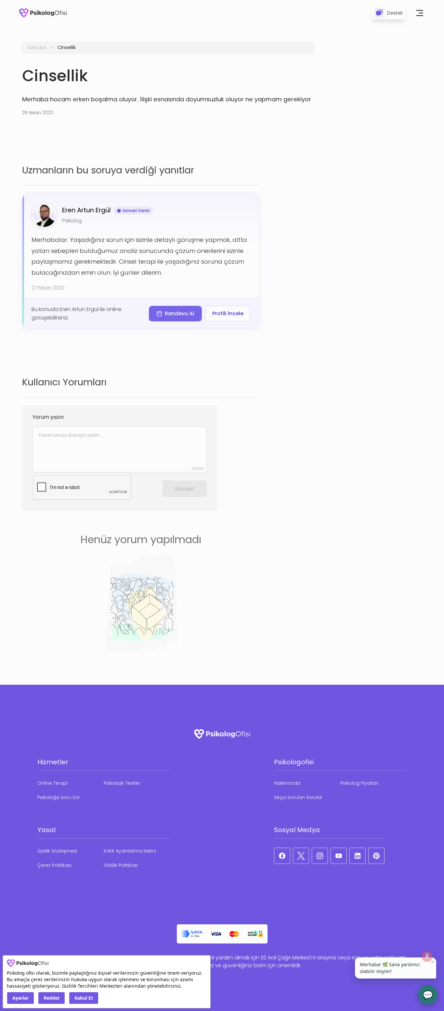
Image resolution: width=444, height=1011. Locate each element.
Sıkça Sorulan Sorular (298, 797)
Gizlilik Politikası (121, 865)
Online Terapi (52, 783)
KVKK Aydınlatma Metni (130, 851)
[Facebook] (282, 856)
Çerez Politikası (54, 865)
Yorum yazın (48, 417)
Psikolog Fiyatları (359, 783)
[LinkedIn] (357, 856)
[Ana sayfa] (43, 13)
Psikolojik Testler (122, 783)
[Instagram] (320, 856)
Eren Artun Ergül (86, 210)
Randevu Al (179, 313)
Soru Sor (36, 47)
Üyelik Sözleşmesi (57, 851)
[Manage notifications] (427, 956)
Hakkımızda (287, 783)
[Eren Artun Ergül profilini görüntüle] (44, 215)
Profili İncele (227, 313)
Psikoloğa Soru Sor (58, 797)
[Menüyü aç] (419, 13)
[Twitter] (301, 856)
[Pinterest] (376, 856)
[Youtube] (339, 856)
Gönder (184, 489)
